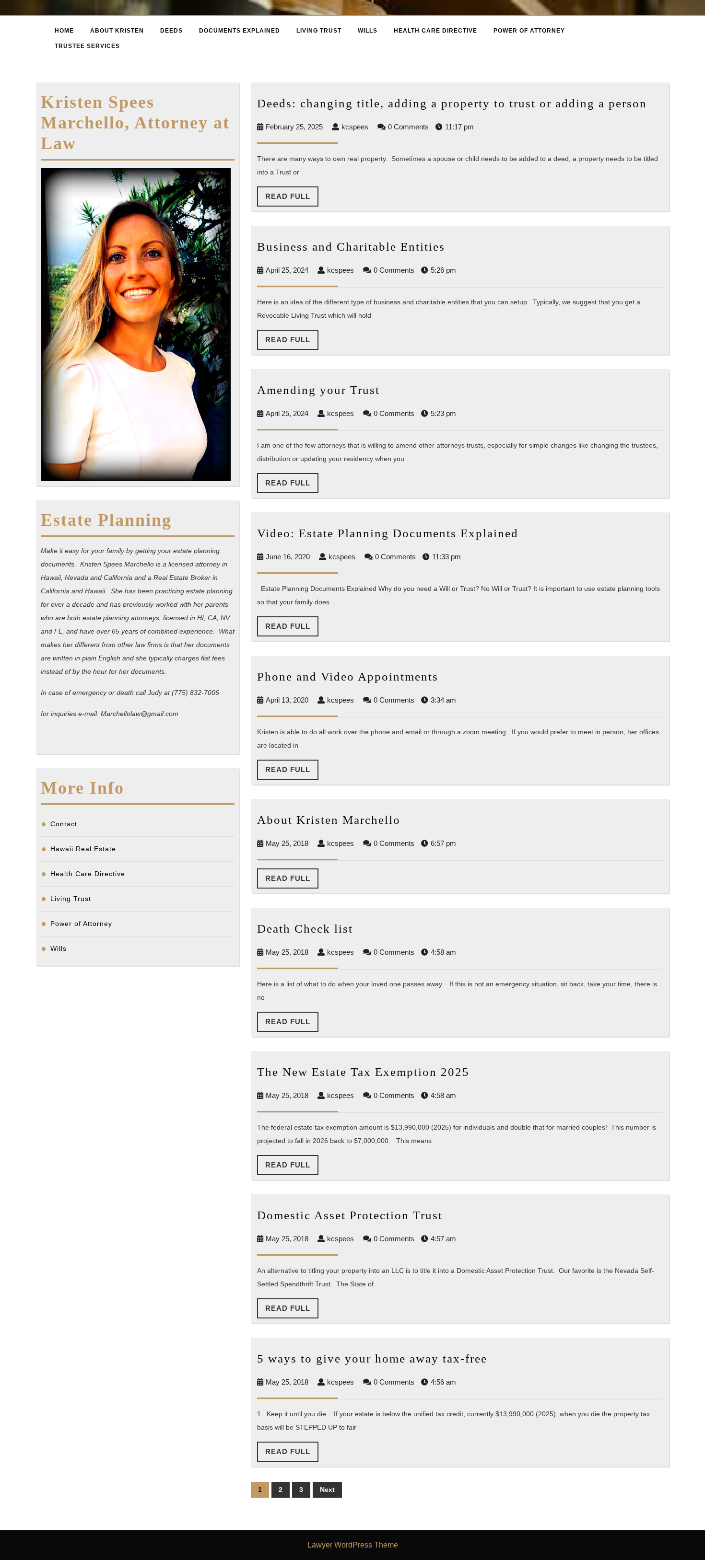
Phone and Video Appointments (347, 676)
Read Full (291, 199)
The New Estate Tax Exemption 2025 (363, 1071)
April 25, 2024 (287, 270)
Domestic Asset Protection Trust (350, 1215)
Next (327, 1489)
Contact (63, 824)
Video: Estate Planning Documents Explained (387, 533)
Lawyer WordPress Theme (352, 1545)
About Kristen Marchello (328, 819)
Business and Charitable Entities (351, 246)
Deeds (171, 30)
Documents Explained (239, 30)
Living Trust (318, 30)
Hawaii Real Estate (83, 849)
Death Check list (305, 928)
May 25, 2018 (287, 843)
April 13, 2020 (287, 700)
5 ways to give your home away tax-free (372, 1358)
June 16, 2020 (288, 557)
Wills (367, 30)
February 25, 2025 (294, 127)
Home (64, 30)
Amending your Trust (318, 389)
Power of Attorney (529, 30)
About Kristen (117, 30)
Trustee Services (87, 46)
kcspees (354, 127)
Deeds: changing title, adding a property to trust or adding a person (452, 103)
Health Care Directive (435, 30)
